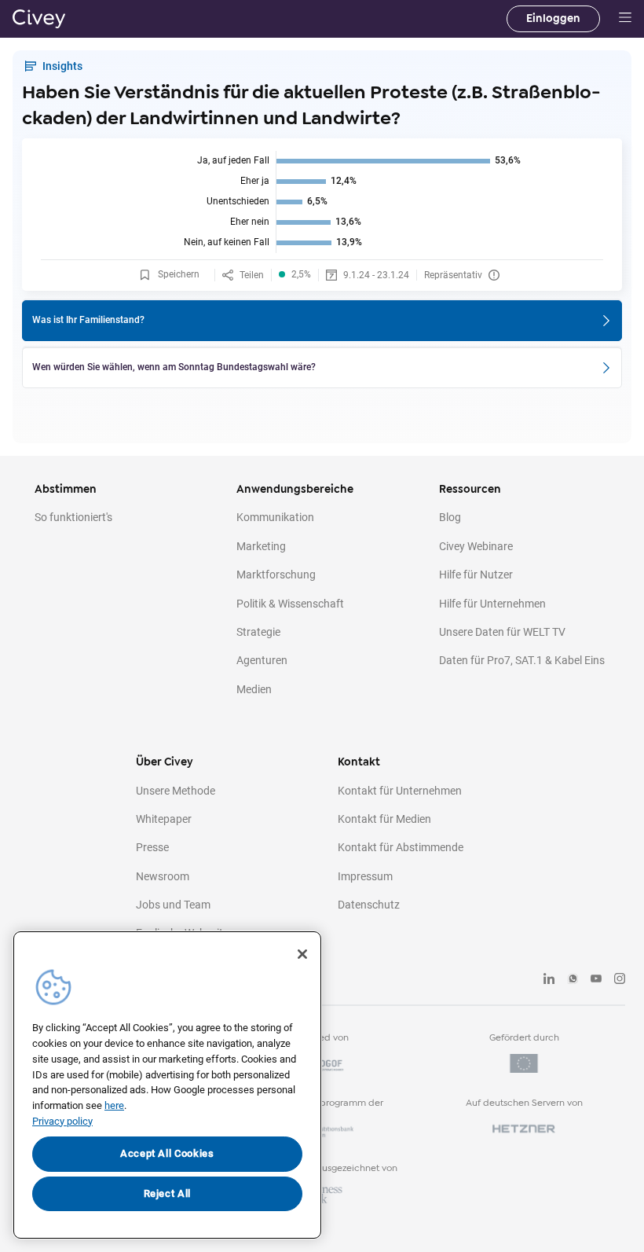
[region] (167, 1085)
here (114, 1105)
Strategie (258, 632)
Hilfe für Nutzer (476, 574)
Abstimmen (66, 489)
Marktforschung (276, 574)
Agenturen (261, 660)
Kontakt (359, 762)
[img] (322, 202)
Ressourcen (470, 489)
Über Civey (164, 762)
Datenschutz (369, 904)
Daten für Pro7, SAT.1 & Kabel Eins (522, 660)
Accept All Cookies (167, 1153)
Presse (152, 847)
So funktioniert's (73, 517)
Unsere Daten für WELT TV (502, 632)
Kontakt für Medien (384, 819)
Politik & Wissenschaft (290, 603)
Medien (254, 689)
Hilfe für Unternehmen (492, 603)
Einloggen (553, 18)
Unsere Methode (175, 790)
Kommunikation (275, 517)
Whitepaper (164, 819)
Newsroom (162, 876)
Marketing (261, 546)
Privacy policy (62, 1121)
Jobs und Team (173, 904)
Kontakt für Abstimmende (400, 847)
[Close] (302, 954)
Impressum (365, 876)
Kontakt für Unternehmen (400, 790)
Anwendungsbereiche (294, 489)
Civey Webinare (476, 546)
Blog (450, 517)
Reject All (168, 1193)
